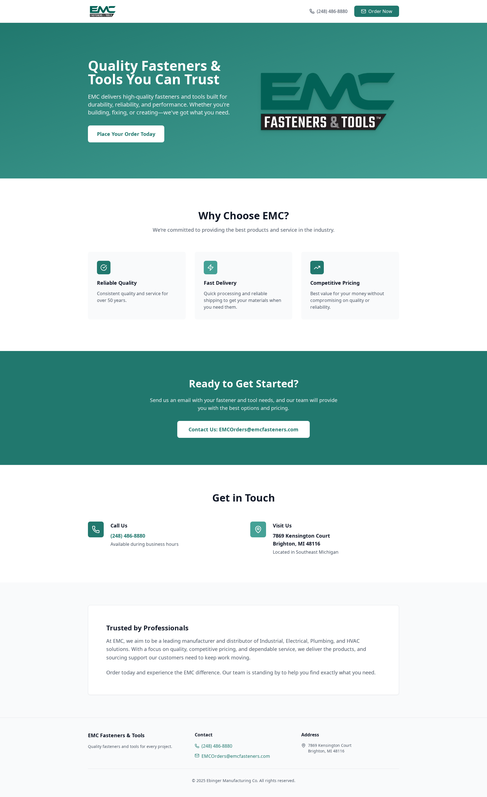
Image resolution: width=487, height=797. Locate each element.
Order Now (380, 11)
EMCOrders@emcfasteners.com (236, 756)
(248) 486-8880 (332, 11)
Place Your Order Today (126, 134)
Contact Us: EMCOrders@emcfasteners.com (243, 429)
